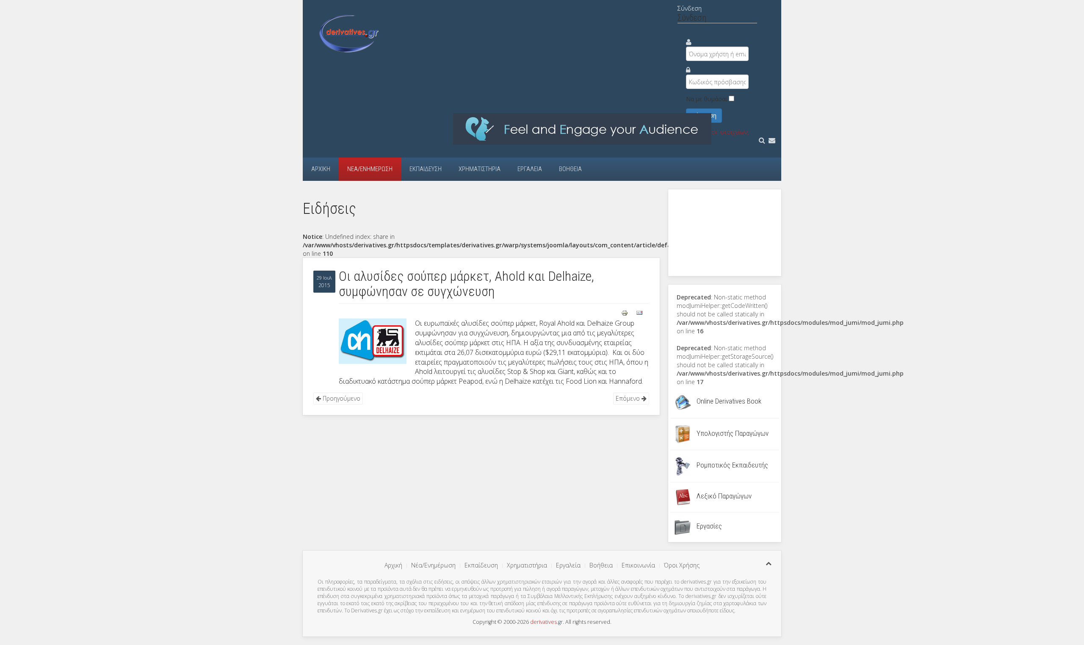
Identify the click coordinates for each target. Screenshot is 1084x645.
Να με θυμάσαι (706, 99)
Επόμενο (629, 398)
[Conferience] (582, 129)
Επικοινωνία (638, 565)
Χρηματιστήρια (480, 169)
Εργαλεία (529, 169)
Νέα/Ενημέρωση (370, 169)
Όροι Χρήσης (682, 565)
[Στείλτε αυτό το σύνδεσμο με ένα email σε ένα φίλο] (639, 312)
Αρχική (320, 169)
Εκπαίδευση (425, 169)
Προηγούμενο (340, 398)
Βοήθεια (570, 169)
